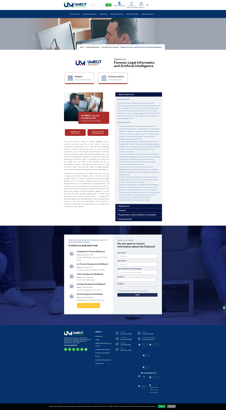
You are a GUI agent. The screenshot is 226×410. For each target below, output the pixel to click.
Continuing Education (93, 47)
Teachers (122, 210)
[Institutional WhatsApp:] (139, 338)
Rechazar (171, 406)
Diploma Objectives (126, 94)
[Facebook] (65, 349)
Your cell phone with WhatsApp (129, 269)
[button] (138, 94)
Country (120, 277)
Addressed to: (124, 206)
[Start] (75, 4)
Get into (141, 5)
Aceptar (162, 406)
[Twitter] (69, 349)
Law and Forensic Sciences (110, 47)
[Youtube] (85, 349)
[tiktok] (73, 349)
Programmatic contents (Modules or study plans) (137, 215)
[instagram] (77, 349)
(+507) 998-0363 (125, 345)
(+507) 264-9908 (131, 7)
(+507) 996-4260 (125, 350)
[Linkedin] (81, 349)
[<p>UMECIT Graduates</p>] (119, 3)
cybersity (141, 7)
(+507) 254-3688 (125, 339)
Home (82, 47)
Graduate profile (125, 219)
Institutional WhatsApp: (149, 337)
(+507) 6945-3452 (148, 339)
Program (120, 284)
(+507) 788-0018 (147, 334)
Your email (121, 261)
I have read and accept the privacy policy (133, 291)
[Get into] (141, 2)
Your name (121, 253)
